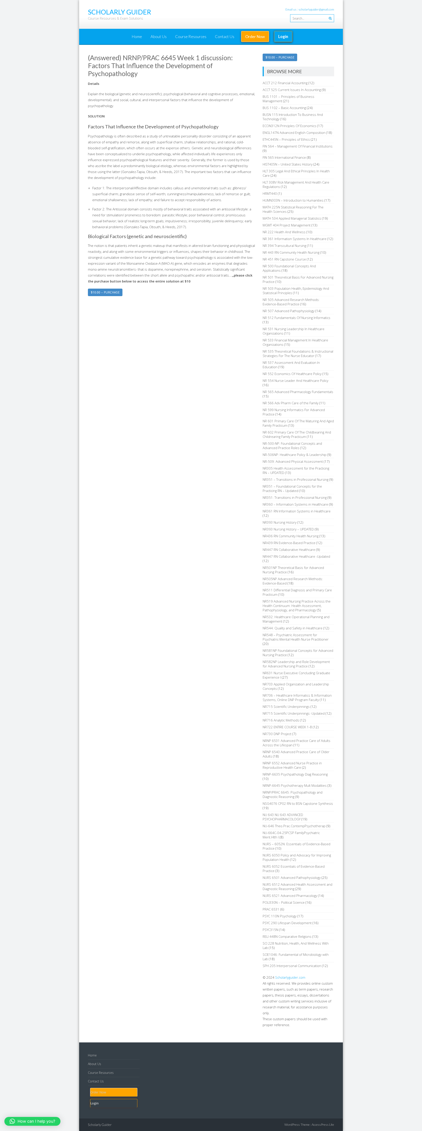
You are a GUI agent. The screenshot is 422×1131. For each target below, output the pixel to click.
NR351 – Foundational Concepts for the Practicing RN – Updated (292, 488)
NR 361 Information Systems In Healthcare (294, 239)
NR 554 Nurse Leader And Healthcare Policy (295, 380)
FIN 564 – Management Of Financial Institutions (298, 146)
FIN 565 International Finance (284, 157)
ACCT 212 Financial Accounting (285, 83)
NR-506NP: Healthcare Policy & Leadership (294, 454)
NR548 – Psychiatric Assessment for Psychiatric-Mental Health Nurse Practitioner (296, 637)
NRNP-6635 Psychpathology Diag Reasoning (295, 774)
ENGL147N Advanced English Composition (294, 132)
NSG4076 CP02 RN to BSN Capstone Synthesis (298, 803)
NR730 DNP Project (277, 734)
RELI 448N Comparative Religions (287, 936)
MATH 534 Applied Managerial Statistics (292, 218)
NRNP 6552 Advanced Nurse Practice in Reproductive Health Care (292, 765)
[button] (32, 1121)
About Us (159, 36)
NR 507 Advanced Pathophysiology (289, 311)
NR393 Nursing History (279, 522)
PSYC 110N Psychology (279, 916)
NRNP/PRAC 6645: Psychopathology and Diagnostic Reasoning (292, 794)
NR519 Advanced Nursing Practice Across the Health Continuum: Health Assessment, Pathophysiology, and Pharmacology (297, 605)
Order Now (255, 36)
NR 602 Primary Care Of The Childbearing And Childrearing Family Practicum (297, 434)
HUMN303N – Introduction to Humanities (293, 200)
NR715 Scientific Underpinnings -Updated (294, 713)
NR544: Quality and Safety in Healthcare (292, 628)
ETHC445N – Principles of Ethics (286, 139)
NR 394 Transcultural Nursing (284, 245)
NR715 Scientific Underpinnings (286, 706)
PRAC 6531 (271, 909)
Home (137, 36)
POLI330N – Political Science (284, 902)
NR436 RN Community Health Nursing (290, 536)
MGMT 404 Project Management (287, 225)
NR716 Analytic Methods (281, 720)
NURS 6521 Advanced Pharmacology (290, 895)
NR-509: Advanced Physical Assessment (293, 461)
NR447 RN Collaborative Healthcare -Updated (296, 556)
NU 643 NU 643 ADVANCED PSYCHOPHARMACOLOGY (283, 816)
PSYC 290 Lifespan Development (287, 923)
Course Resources (190, 36)
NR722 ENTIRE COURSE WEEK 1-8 (287, 727)
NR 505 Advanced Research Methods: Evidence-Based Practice (291, 301)
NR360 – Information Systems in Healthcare (295, 504)
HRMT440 (270, 193)
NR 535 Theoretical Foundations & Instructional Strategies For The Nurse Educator (298, 353)
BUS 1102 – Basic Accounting (284, 108)
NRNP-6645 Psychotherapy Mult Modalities (295, 785)
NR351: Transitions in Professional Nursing (295, 497)
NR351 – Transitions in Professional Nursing (295, 479)
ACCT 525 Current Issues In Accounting (292, 89)
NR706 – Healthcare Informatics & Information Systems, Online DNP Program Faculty (297, 697)
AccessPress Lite (323, 1124)
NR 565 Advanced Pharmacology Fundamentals (298, 392)
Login (283, 36)
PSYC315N (270, 929)
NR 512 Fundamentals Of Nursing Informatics (296, 317)
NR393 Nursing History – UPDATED (288, 529)
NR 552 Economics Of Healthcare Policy (292, 374)
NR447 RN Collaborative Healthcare (289, 549)
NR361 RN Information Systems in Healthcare (297, 511)
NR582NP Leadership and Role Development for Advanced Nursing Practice (296, 663)
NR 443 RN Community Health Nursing (291, 252)
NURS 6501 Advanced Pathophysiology (292, 877)
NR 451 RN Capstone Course (284, 259)
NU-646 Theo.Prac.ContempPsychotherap (294, 826)
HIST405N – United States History (288, 164)
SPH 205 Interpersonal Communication (292, 965)
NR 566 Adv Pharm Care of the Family (290, 403)
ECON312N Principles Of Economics (289, 126)
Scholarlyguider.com (290, 977)
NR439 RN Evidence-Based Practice (289, 543)
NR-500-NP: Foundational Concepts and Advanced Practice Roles (292, 445)
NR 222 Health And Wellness (284, 232)
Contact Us (224, 36)
